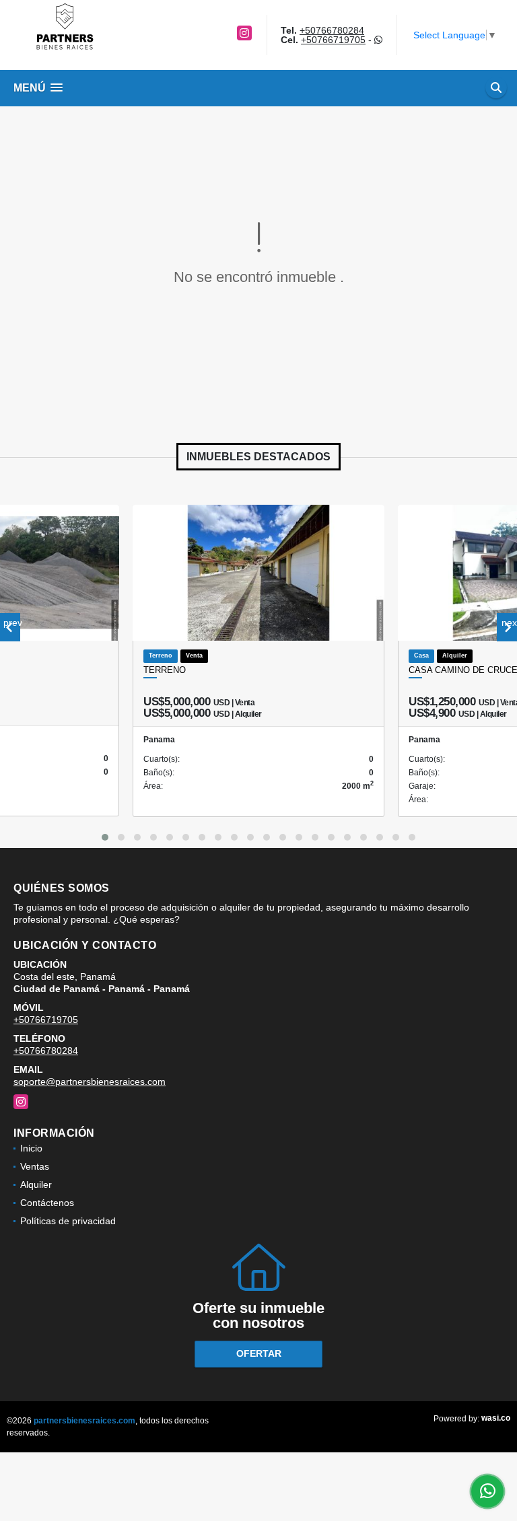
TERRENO (164, 670)
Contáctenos (47, 1202)
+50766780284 (332, 30)
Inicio (31, 1148)
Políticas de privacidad (68, 1220)
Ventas (34, 1166)
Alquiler (36, 1184)
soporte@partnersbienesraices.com (89, 1081)
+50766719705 (333, 39)
